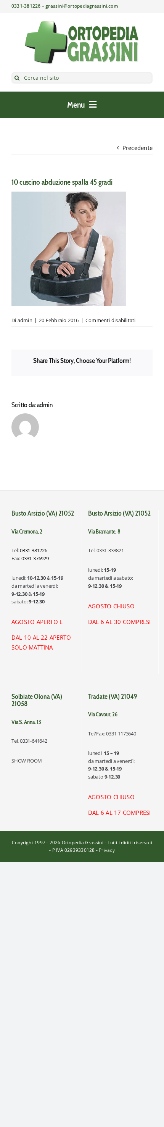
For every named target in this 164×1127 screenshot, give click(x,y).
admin (25, 320)
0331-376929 (35, 558)
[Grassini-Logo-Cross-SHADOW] (82, 23)
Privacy (107, 850)
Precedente (137, 148)
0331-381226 (33, 550)
